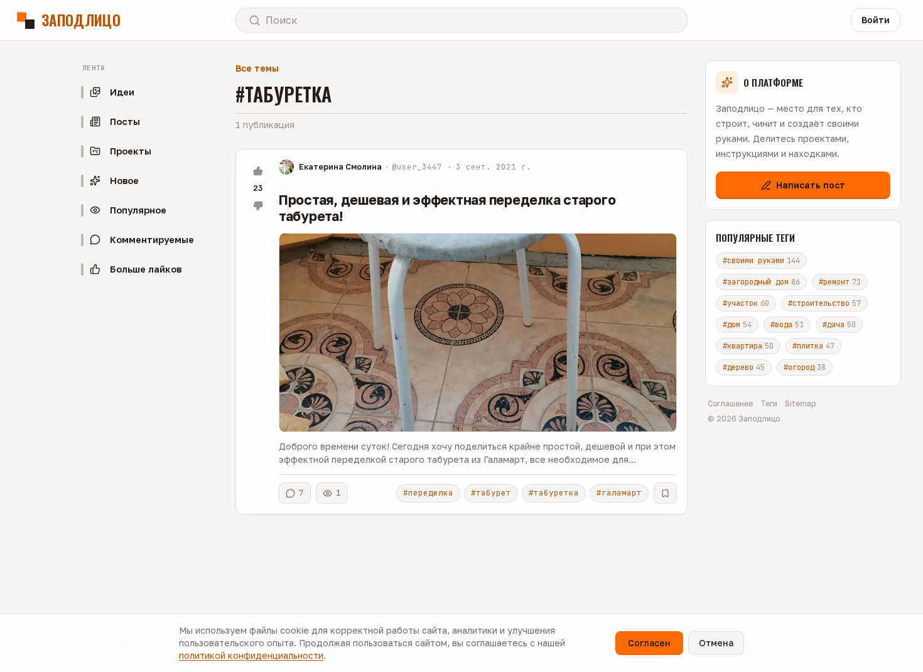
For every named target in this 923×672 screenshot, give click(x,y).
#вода (787, 325)
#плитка (813, 346)
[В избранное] (665, 493)
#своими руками (761, 261)
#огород (805, 367)
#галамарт (619, 492)
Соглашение (730, 403)
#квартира (748, 346)
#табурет (491, 492)
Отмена (716, 642)
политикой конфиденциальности (251, 655)
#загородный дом (761, 282)
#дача (839, 325)
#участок (746, 303)
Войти (875, 19)
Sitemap (800, 403)
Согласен (649, 642)
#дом (737, 325)
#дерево (744, 367)
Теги (768, 403)
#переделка (428, 492)
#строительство (824, 303)
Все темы (257, 68)
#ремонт (840, 282)
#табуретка (554, 492)
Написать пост (810, 185)
